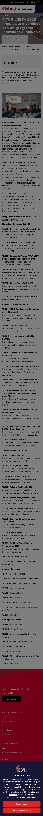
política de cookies (29, 797)
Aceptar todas (21, 804)
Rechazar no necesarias (21, 810)
